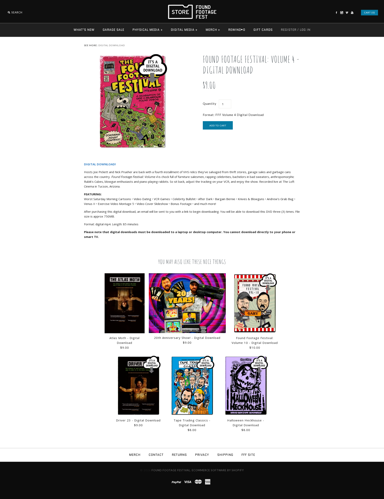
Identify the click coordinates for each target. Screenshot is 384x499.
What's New (84, 30)
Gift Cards (263, 30)
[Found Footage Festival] (192, 6)
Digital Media (184, 30)
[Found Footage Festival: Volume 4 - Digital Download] (132, 56)
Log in (305, 30)
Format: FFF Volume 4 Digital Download (233, 115)
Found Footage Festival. (171, 470)
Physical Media (147, 30)
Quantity (209, 103)
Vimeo (347, 12)
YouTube (352, 12)
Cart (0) (369, 12)
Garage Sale (113, 30)
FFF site (248, 455)
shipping (225, 455)
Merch (213, 30)
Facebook (336, 12)
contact (156, 455)
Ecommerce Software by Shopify (218, 470)
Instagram (341, 12)
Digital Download (111, 45)
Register (288, 30)
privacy (202, 455)
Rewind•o (236, 30)
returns (179, 455)
